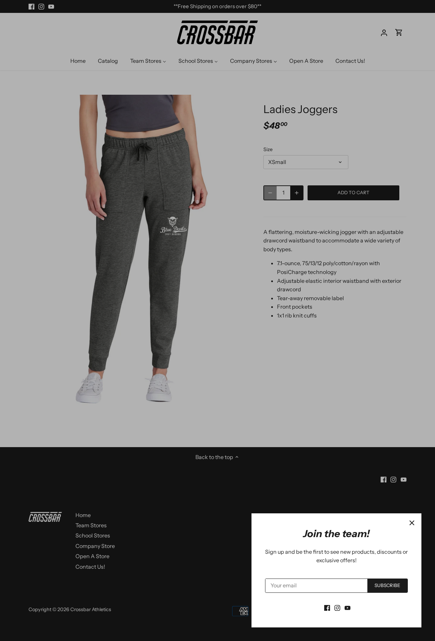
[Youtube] (347, 607)
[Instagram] (337, 607)
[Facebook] (327, 607)
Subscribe (387, 585)
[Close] (411, 522)
